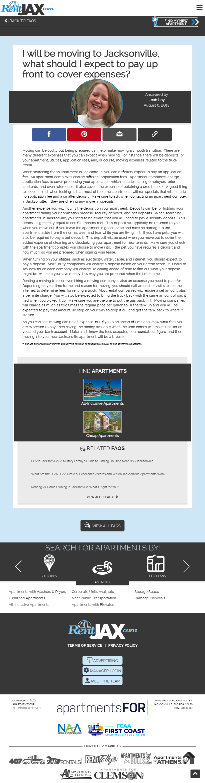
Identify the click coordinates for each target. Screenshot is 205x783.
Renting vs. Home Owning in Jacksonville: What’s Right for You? (75, 487)
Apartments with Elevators (93, 605)
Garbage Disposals (150, 598)
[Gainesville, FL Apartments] (64, 758)
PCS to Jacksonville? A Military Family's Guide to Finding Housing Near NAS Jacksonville (92, 461)
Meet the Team (105, 681)
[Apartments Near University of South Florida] (136, 758)
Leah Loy (156, 100)
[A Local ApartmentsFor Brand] (103, 707)
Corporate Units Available (93, 592)
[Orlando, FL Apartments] (27, 758)
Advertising (105, 660)
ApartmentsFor (23, 704)
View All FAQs (106, 526)
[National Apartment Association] (70, 730)
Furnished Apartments (27, 598)
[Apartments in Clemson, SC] (118, 774)
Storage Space (146, 592)
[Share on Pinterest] (84, 134)
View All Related (101, 497)
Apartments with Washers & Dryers (37, 592)
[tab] (49, 566)
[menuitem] (39, 592)
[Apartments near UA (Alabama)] (76, 774)
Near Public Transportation (94, 598)
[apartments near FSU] (102, 758)
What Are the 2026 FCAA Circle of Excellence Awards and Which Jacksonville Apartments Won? (98, 474)
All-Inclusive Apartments (102, 403)
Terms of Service (85, 645)
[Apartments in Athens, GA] (174, 758)
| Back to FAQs (22, 21)
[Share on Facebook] (49, 134)
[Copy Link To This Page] (155, 134)
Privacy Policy (123, 645)
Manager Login (105, 671)
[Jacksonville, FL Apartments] (27, 8)
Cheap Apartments (102, 435)
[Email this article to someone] (119, 134)
